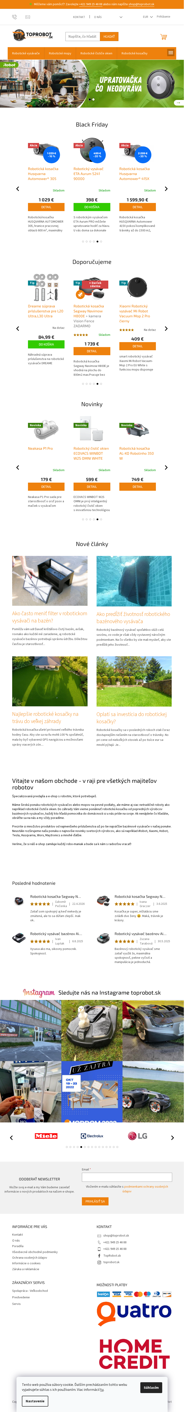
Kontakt (79, 17)
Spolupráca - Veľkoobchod (30, 1291)
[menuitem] (26, 53)
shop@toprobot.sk (141, 4)
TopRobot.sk (112, 1255)
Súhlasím (151, 1387)
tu (102, 1389)
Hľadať (109, 36)
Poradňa (17, 1246)
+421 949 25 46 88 (90, 4)
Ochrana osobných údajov (29, 1257)
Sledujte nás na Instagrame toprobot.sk (109, 992)
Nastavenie (35, 1401)
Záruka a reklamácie (25, 1269)
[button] (9, 84)
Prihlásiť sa (95, 1201)
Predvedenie (21, 1297)
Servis (16, 1304)
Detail (92, 207)
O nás (98, 17)
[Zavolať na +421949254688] (18, 17)
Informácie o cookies (26, 1263)
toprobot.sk (111, 1262)
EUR (146, 17)
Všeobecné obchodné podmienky (35, 1252)
